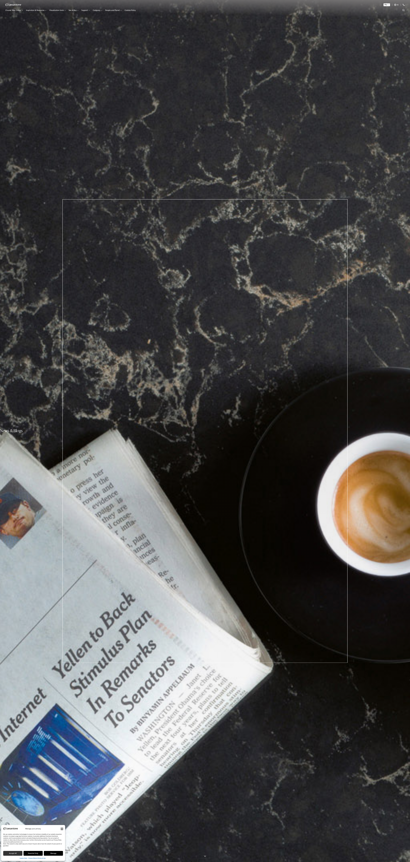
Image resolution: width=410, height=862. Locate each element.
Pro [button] (386, 5)
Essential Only (33, 853)
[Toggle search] (403, 10)
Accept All (13, 853)
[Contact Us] (404, 5)
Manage (53, 853)
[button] (62, 829)
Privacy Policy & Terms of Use (37, 858)
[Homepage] (13, 4)
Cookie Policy (23, 858)
